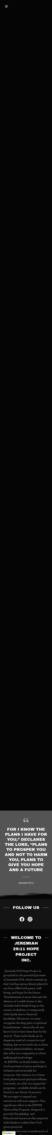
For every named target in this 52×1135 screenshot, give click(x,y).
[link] (22, 919)
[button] (8, 6)
